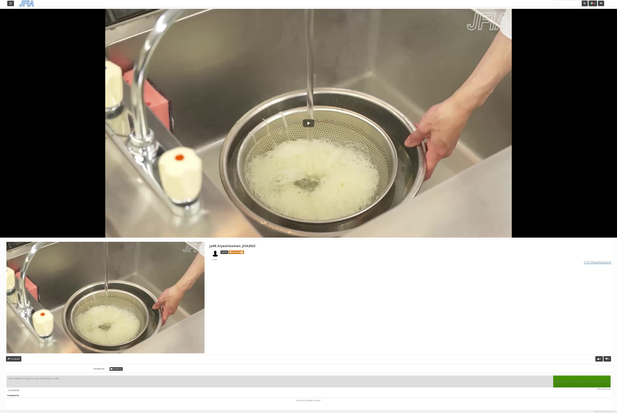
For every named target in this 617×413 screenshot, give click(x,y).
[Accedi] (601, 3)
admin (224, 252)
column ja (117, 369)
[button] (236, 252)
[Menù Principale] (10, 3)
